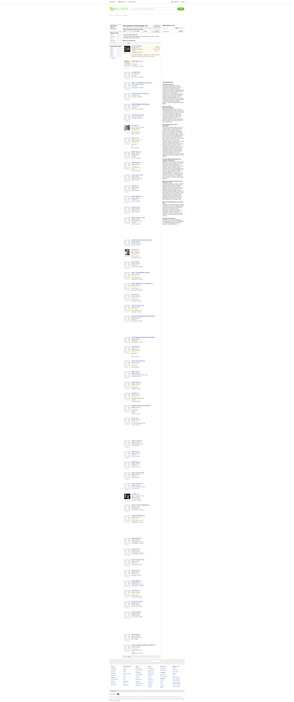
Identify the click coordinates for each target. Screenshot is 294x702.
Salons (124, 675)
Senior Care (138, 672)
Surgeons (150, 684)
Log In (183, 2)
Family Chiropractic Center (137, 305)
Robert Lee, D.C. (135, 138)
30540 (111, 48)
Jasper (111, 38)
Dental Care (125, 681)
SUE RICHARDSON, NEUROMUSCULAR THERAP (143, 337)
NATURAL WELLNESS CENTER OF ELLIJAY (141, 240)
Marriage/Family (163, 676)
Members (162, 680)
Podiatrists (150, 683)
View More (113, 57)
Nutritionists (113, 673)
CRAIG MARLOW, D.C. (136, 538)
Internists (150, 675)
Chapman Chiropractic (136, 440)
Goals (161, 683)
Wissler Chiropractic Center (137, 559)
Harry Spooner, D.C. (136, 590)
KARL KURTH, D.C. (135, 346)
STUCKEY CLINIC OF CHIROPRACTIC (140, 505)
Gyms (124, 671)
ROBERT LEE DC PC (136, 152)
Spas (124, 677)
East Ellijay (125, 15)
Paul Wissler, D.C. (135, 570)
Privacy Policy (165, 31)
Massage (113, 671)
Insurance (138, 681)
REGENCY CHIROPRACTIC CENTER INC (141, 405)
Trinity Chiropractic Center (137, 115)
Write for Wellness (176, 680)
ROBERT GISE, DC (135, 462)
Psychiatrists (162, 668)
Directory (112, 2)
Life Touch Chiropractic (137, 483)
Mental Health (163, 666)
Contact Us (175, 669)
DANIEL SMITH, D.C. (136, 382)
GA (121, 15)
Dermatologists (151, 670)
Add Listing (157, 25)
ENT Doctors (150, 672)
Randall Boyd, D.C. (135, 634)
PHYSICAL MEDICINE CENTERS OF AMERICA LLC (143, 645)
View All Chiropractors (113, 28)
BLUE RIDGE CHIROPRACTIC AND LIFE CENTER (143, 316)
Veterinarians (113, 684)
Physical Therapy (126, 673)
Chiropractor (117, 15)
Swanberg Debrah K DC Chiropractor (140, 93)
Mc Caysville (113, 42)
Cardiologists (150, 668)
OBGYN (149, 677)
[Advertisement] (137, 20)
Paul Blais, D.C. (135, 294)
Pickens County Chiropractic (138, 360)
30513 (111, 50)
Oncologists (150, 679)
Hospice (137, 677)
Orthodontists (126, 685)
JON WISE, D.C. (135, 393)
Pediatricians (150, 681)
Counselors (162, 674)
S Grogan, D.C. (135, 185)
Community (132, 2)
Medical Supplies (139, 669)
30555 (111, 56)
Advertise (174, 673)
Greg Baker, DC (135, 494)
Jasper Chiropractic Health (137, 472)
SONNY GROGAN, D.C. (136, 196)
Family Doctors (151, 673)
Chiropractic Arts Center (137, 601)
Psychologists (163, 670)
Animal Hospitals (114, 679)
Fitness (124, 669)
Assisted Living (139, 674)
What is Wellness (176, 679)
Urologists (150, 686)
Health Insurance (139, 683)
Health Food (138, 668)
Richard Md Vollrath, (136, 612)
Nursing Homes (139, 679)
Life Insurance (138, 685)
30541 (111, 52)
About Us (174, 668)
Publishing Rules (176, 677)
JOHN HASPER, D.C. (136, 162)
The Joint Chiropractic (136, 46)
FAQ (173, 675)
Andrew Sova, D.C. (135, 207)
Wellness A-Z (122, 2)
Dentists (125, 683)
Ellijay (111, 35)
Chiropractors (114, 668)
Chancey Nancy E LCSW (137, 175)
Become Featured (176, 686)
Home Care (138, 675)
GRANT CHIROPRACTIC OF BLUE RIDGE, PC (142, 283)
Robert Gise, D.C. (135, 451)
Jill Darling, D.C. (135, 125)
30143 (111, 54)
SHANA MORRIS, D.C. (136, 581)
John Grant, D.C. (135, 249)
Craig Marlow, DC (135, 549)
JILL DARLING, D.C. (136, 72)
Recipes (162, 687)
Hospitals (113, 681)
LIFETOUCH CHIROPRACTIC (138, 515)
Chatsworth (112, 40)
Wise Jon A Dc (134, 418)
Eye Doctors (113, 669)
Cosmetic (125, 668)
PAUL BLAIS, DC (135, 262)
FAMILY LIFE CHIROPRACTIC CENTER (140, 272)
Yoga (124, 679)
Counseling (162, 672)
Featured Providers (177, 684)
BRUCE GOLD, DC (135, 371)
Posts (161, 681)
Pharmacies (113, 682)
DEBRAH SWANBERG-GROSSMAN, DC (140, 104)
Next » (128, 43)
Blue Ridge (112, 36)
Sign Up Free (175, 2)
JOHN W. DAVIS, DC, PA (137, 61)
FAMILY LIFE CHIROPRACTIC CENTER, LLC (141, 83)
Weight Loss (113, 675)
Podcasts (162, 685)
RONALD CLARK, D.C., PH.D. (138, 217)
